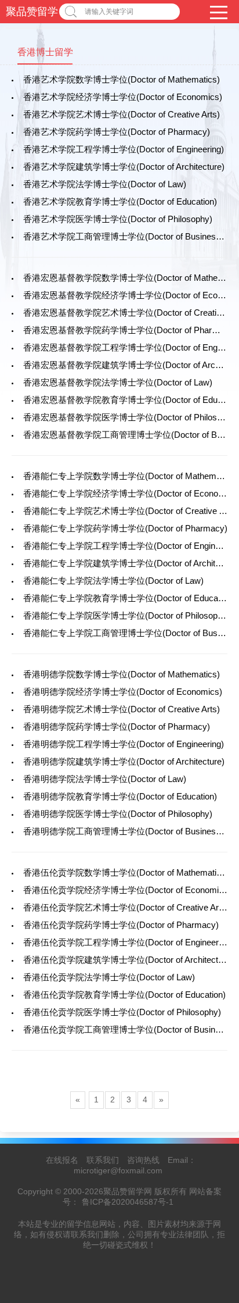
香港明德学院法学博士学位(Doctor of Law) (104, 779)
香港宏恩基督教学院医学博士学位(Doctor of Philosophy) (130, 417)
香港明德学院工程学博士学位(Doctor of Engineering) (123, 744)
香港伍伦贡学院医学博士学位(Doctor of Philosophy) (122, 1012)
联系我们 (102, 1160)
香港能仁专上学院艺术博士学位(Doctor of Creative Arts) (130, 511)
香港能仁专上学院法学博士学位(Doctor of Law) (113, 581)
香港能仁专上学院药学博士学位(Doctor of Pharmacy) (125, 528)
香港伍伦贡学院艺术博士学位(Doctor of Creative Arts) (126, 907)
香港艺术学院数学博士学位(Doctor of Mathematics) (121, 79)
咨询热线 (143, 1160)
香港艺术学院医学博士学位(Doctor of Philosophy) (117, 219)
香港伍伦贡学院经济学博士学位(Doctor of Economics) (127, 890)
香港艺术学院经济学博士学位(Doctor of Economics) (122, 97)
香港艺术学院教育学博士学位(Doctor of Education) (120, 201)
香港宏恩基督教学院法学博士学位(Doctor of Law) (117, 382)
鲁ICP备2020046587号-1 (127, 1201)
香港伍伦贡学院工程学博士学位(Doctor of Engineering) (128, 942)
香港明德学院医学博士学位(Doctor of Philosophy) (117, 814)
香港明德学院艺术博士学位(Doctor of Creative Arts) (121, 709)
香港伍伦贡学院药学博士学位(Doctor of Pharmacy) (121, 925)
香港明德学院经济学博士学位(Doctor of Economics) (122, 692)
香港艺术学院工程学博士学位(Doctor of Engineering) (123, 149)
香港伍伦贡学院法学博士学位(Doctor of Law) (109, 977)
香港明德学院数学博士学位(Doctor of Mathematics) (121, 674)
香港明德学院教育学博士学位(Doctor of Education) (120, 796)
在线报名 (62, 1160)
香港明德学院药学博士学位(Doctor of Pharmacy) (116, 726)
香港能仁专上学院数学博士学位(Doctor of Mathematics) (130, 476)
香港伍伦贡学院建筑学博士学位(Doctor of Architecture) (128, 960)
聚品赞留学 (32, 11)
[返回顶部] (215, 1160)
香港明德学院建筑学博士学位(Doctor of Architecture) (123, 761)
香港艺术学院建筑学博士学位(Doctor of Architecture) (123, 167)
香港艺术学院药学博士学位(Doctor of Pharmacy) (116, 132)
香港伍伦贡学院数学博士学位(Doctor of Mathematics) (126, 872)
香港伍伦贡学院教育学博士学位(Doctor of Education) (124, 994)
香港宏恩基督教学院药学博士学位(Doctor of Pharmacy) (129, 330)
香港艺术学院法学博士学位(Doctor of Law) (104, 184)
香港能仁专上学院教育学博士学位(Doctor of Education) (128, 598)
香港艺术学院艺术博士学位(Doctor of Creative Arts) (121, 114)
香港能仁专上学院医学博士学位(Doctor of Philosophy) (126, 615)
